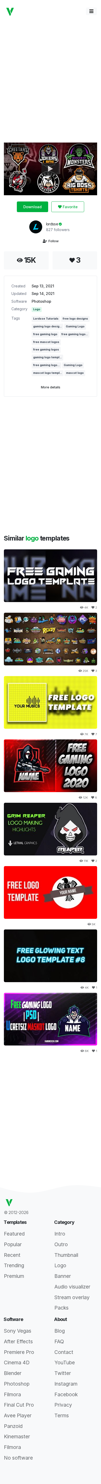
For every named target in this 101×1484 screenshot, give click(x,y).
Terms (61, 1415)
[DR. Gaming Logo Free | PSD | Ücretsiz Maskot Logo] (50, 1019)
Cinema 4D (17, 1362)
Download (32, 207)
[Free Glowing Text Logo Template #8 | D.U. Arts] (50, 955)
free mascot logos (46, 342)
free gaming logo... (74, 334)
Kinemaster (17, 1436)
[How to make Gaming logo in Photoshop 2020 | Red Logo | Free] (50, 765)
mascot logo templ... (47, 373)
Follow (53, 241)
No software (18, 1458)
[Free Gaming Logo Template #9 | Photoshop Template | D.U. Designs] (50, 575)
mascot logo (75, 373)
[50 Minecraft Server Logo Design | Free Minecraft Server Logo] (50, 639)
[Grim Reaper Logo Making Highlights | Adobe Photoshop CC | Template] (50, 829)
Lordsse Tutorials (46, 318)
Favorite (70, 207)
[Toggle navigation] (91, 11)
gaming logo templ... (47, 357)
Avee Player (18, 1415)
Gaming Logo (75, 326)
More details (50, 387)
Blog (59, 1331)
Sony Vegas (17, 1331)
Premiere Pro (19, 1352)
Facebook (66, 1394)
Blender (12, 1373)
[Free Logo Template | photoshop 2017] (50, 892)
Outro (61, 1244)
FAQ (59, 1341)
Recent (12, 1255)
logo (32, 538)
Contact (63, 1352)
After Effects (18, 1341)
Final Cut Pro (19, 1405)
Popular (13, 1244)
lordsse (52, 224)
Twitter (62, 1373)
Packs (61, 1308)
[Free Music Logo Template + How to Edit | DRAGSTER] (50, 702)
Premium (14, 1276)
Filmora (12, 1394)
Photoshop (41, 301)
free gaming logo (45, 334)
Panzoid (13, 1426)
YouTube (64, 1362)
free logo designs (75, 318)
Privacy (63, 1405)
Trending (14, 1265)
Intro (59, 1234)
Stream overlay (72, 1297)
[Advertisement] (50, 79)
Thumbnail (66, 1255)
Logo (36, 309)
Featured (14, 1234)
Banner (62, 1276)
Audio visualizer (72, 1287)
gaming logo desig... (47, 326)
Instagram (65, 1384)
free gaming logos (46, 349)
